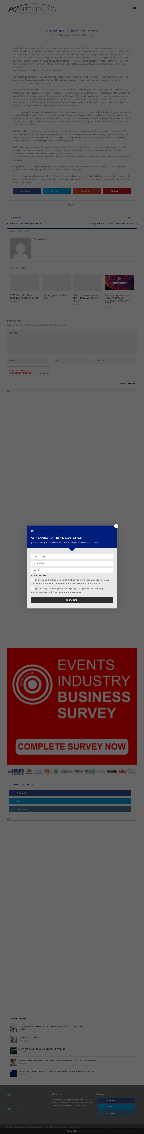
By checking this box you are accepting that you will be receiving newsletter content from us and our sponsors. (67, 590)
